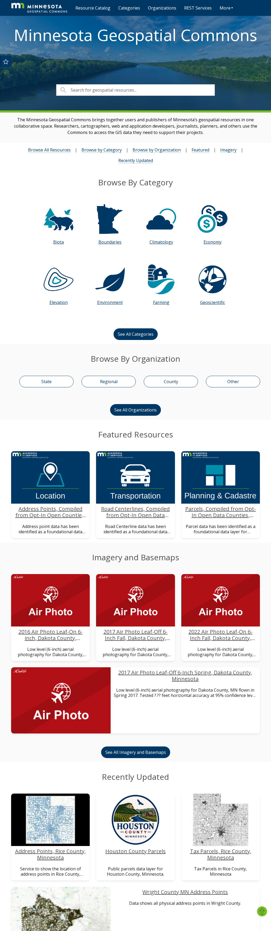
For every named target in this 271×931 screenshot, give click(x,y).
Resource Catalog (92, 8)
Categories (129, 8)
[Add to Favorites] (6, 61)
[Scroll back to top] (262, 911)
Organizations (162, 8)
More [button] (225, 8)
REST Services (198, 8)
